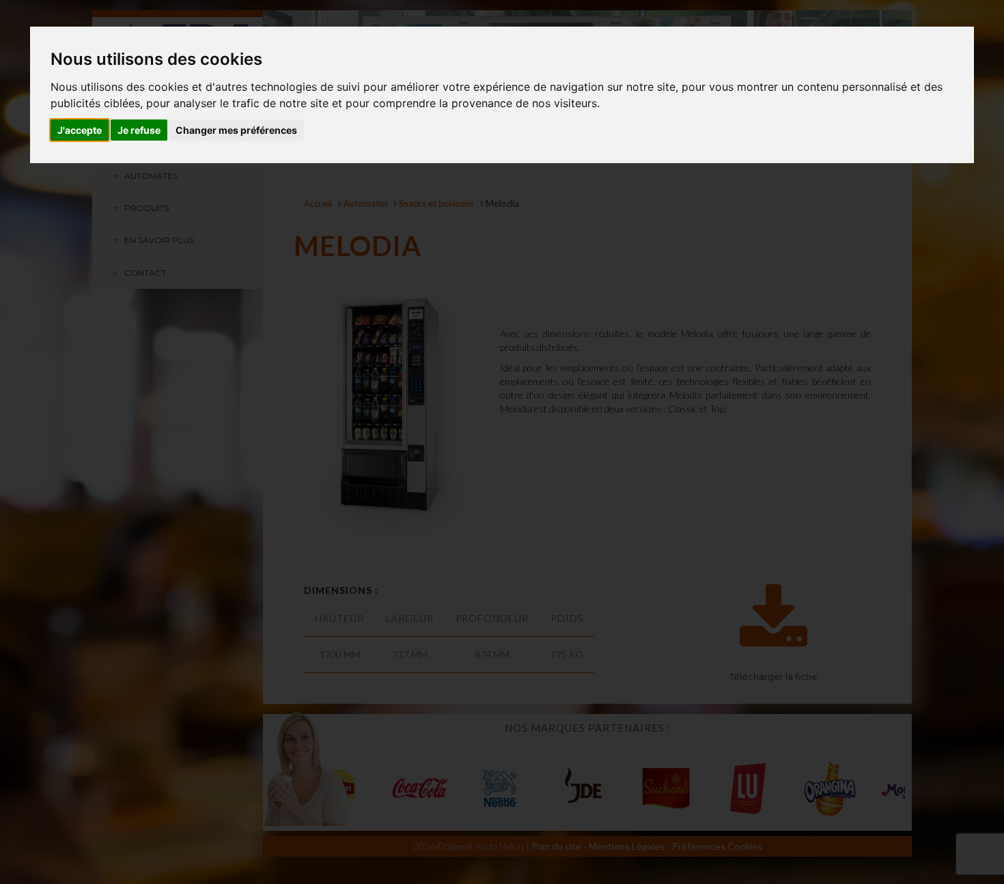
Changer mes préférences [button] (236, 130)
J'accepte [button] (79, 130)
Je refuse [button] (139, 130)
